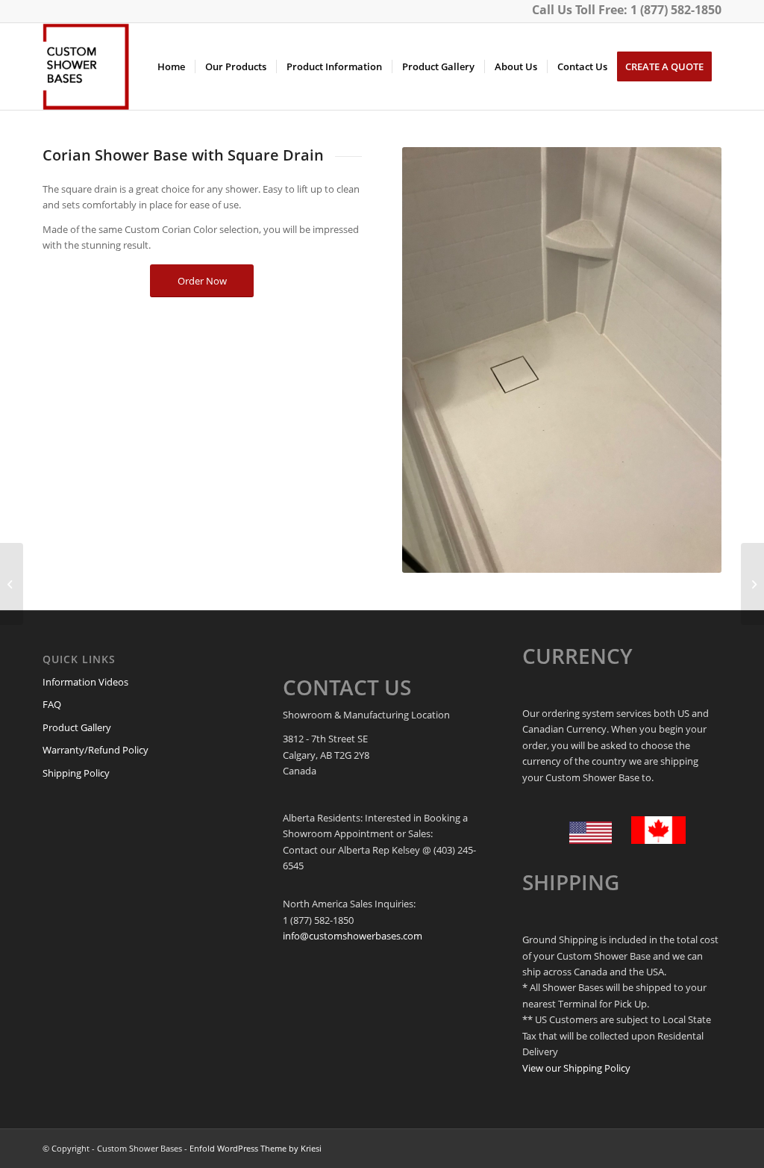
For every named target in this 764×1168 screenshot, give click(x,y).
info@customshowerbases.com (352, 935)
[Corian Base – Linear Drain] (11, 584)
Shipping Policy (76, 773)
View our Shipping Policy (576, 1068)
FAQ (52, 704)
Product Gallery (77, 727)
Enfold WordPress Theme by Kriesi (256, 1148)
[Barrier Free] (752, 584)
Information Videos (85, 682)
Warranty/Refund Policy (95, 750)
